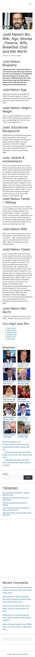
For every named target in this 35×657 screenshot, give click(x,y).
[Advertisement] (15, 548)
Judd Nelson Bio (8, 447)
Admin (5, 587)
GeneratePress (23, 654)
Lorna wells (11, 339)
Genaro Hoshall (8, 596)
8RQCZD (5, 474)
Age (6, 444)
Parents (23, 447)
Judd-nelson (11, 328)
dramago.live (7, 615)
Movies (17, 447)
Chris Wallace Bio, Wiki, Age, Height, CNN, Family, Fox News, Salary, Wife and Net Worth (16, 462)
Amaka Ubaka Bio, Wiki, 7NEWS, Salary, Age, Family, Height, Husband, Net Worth (17, 626)
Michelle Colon (12, 332)
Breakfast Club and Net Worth (18, 444)
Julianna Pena (11, 334)
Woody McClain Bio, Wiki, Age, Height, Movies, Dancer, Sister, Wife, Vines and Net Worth (17, 454)
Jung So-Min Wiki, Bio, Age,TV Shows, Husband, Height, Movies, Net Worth (16, 608)
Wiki (4, 449)
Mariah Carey (11, 337)
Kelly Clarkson (11, 330)
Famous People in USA (12, 442)
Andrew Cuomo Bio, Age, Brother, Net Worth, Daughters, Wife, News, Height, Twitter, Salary (17, 590)
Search (28, 477)
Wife (27, 447)
